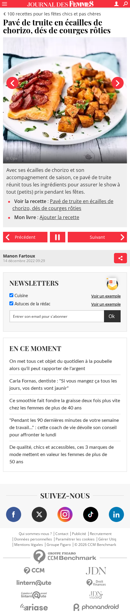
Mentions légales (28, 545)
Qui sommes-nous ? (35, 534)
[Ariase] (34, 607)
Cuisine (20, 296)
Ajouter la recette (59, 217)
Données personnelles (33, 539)
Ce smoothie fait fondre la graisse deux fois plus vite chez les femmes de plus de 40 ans (64, 404)
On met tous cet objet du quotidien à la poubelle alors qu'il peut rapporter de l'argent (60, 365)
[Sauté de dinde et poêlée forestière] (97, 237)
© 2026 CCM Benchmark (95, 545)
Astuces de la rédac (31, 304)
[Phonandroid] (96, 607)
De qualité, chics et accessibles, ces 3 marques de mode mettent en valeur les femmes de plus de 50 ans (61, 454)
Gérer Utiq (107, 539)
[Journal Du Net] (96, 571)
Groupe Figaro (59, 545)
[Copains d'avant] (34, 595)
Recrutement (101, 534)
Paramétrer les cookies (75, 539)
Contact (61, 534)
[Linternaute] (34, 583)
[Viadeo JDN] (96, 595)
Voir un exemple (106, 296)
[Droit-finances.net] (96, 583)
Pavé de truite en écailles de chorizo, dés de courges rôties (62, 205)
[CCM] (34, 571)
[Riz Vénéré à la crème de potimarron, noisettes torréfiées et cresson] (25, 237)
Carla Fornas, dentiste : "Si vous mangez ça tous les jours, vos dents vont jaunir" (63, 385)
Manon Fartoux (19, 256)
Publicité (79, 534)
